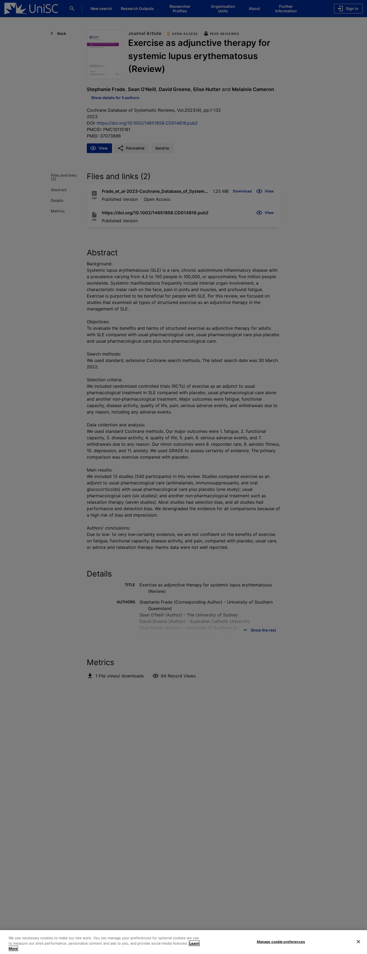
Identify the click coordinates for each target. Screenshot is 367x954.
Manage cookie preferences (281, 941)
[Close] (358, 942)
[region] (183, 942)
